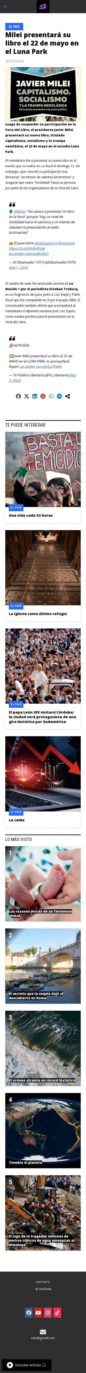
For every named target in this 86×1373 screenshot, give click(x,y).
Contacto (43, 1282)
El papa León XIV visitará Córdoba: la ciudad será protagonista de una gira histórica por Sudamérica (42, 717)
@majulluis (66, 243)
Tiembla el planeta (25, 1162)
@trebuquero (44, 243)
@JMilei (19, 211)
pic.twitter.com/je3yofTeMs (41, 366)
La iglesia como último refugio (38, 613)
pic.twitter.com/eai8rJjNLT (28, 253)
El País (14, 27)
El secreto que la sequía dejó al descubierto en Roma (36, 995)
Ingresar (44, 1289)
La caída (16, 819)
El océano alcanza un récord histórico (42, 1080)
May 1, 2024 (18, 267)
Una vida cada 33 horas (31, 515)
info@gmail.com (43, 1338)
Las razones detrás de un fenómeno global (40, 913)
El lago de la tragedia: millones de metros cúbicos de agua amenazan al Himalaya (42, 1240)
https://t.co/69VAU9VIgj (27, 248)
